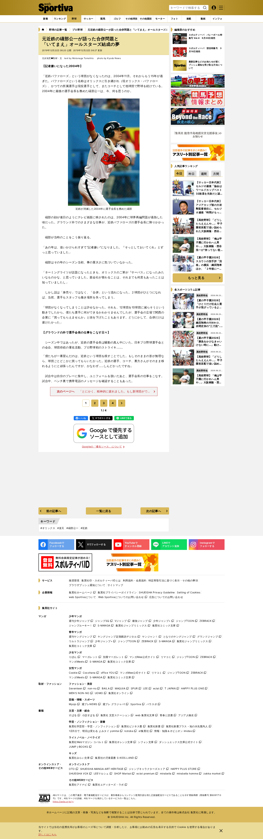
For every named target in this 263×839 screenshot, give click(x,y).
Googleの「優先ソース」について (102, 446)
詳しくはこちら (47, 834)
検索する (204, 7)
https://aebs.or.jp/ (63, 801)
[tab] (74, 18)
